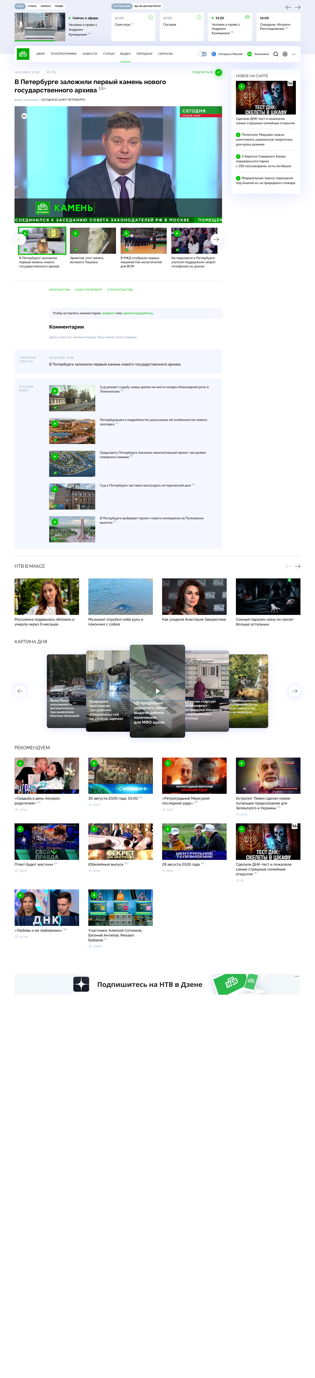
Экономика (261, 54)
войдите (108, 313)
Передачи (144, 53)
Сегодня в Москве (230, 54)
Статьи (109, 53)
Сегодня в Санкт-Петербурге (63, 99)
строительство (120, 289)
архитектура (59, 289)
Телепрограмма (64, 53)
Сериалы (165, 53)
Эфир (40, 53)
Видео (125, 53)
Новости (90, 53)
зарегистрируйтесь (138, 313)
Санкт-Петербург (89, 289)
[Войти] (285, 54)
